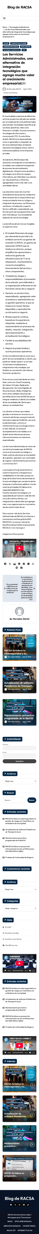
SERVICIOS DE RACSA (12, 1226)
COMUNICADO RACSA (11, 46)
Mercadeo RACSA (21, 619)
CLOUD (6, 43)
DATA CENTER (25, 46)
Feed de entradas (12, 933)
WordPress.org (11, 945)
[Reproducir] (5, 971)
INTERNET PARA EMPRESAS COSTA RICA (19, 706)
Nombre (5, 745)
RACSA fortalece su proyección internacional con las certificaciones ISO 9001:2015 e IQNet (19, 848)
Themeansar (26, 1217)
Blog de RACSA (19, 7)
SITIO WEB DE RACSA (23, 1221)
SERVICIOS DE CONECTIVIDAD (16, 677)
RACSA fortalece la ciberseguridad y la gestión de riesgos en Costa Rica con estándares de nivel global (20, 821)
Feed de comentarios (13, 939)
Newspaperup (13, 1217)
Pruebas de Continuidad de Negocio (19, 857)
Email (4, 752)
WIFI (24, 50)
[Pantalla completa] (33, 971)
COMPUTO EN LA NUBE (18, 43)
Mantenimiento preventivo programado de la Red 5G (19, 717)
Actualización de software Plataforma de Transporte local (18, 685)
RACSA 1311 (11, 1230)
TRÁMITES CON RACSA (13, 641)
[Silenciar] (30, 971)
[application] (19, 963)
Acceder (8, 927)
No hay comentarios (10, 93)
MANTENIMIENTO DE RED (14, 674)
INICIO (10, 1221)
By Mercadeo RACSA (14, 89)
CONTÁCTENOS (29, 1226)
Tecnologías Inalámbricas (12, 50)
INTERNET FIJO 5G (25, 1230)
